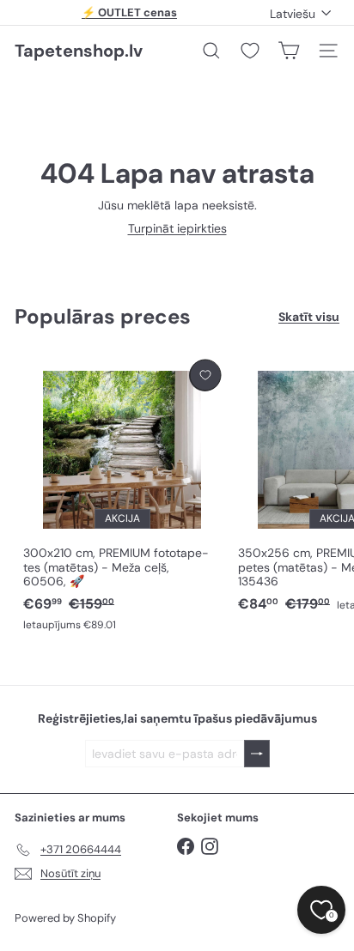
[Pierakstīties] (257, 754)
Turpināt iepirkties (177, 228)
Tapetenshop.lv (79, 50)
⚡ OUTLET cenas (129, 12)
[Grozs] (288, 51)
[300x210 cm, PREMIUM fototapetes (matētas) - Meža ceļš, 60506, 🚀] (122, 496)
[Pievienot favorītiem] (205, 375)
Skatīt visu (308, 317)
